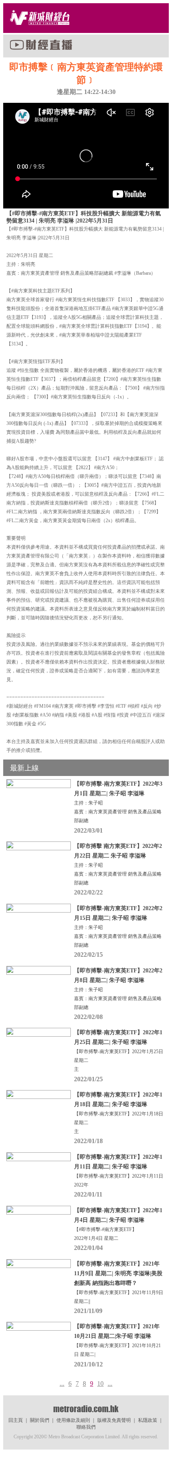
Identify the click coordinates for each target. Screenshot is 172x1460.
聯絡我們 (86, 1427)
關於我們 (39, 1420)
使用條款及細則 (73, 1420)
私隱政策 (147, 1420)
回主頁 (15, 1420)
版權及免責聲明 (114, 1420)
